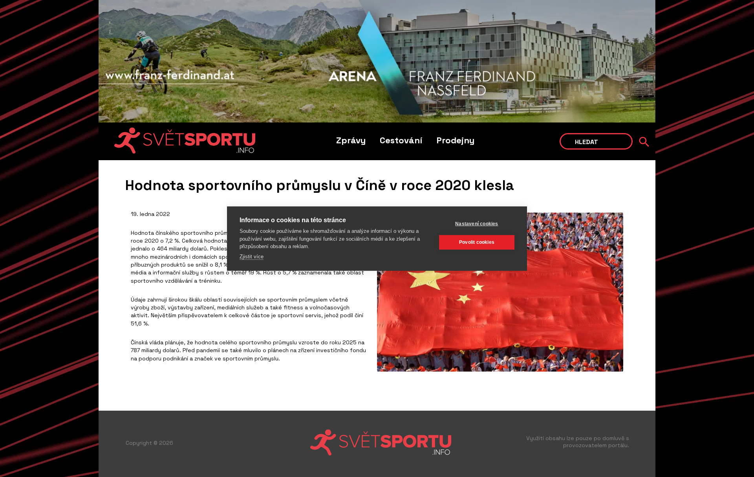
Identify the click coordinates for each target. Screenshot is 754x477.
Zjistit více (252, 256)
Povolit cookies (476, 242)
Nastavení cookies (476, 224)
